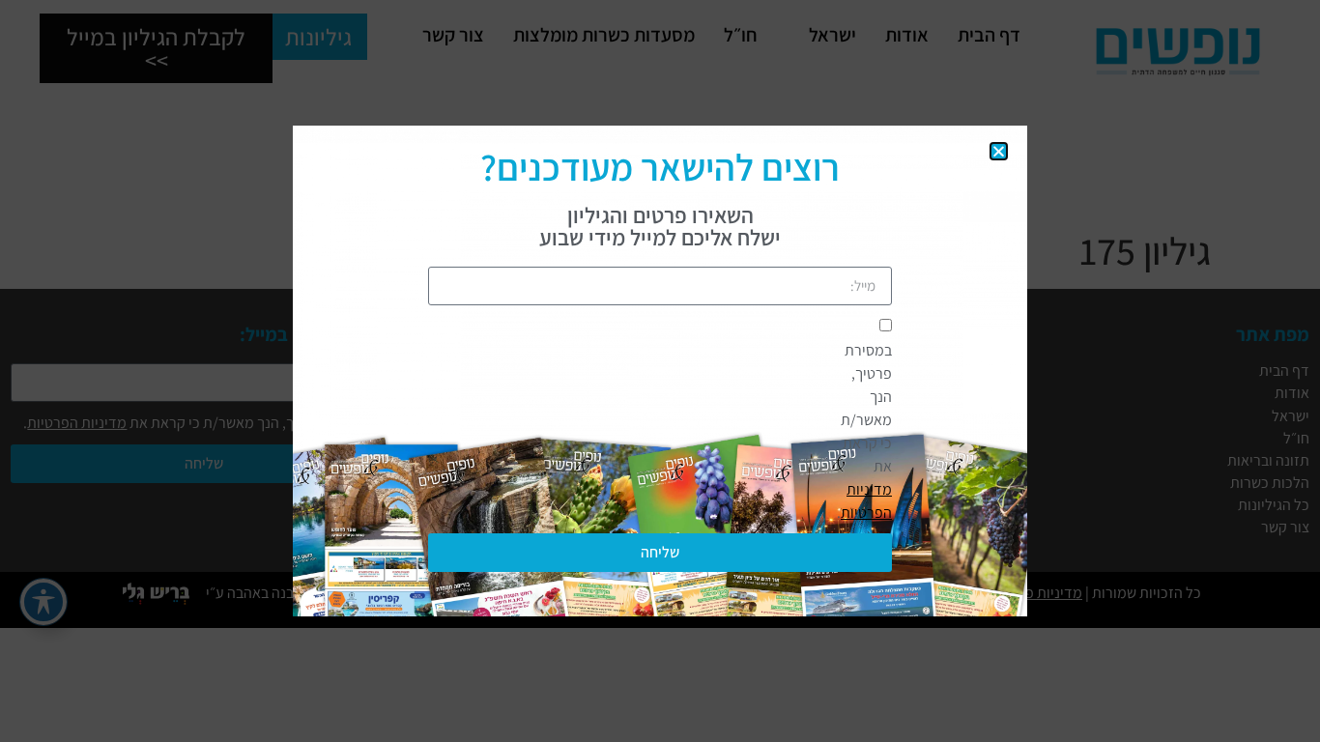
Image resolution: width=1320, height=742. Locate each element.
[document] (660, 371)
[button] (998, 151)
